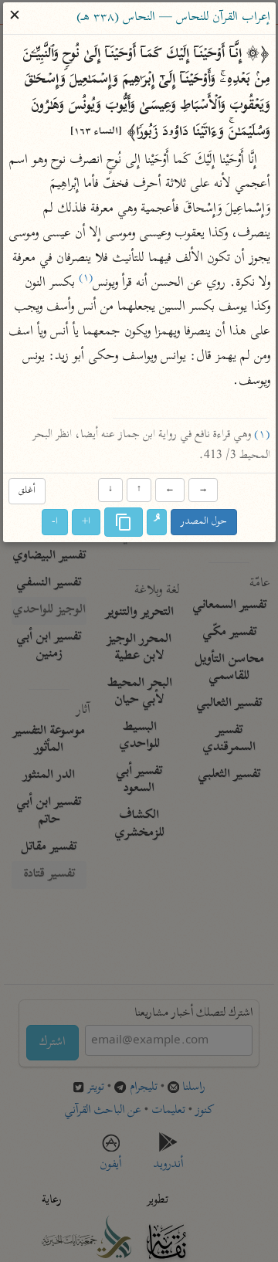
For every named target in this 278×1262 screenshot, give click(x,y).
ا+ (86, 522)
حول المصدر (204, 522)
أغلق (26, 491)
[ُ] (157, 522)
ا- (55, 522)
